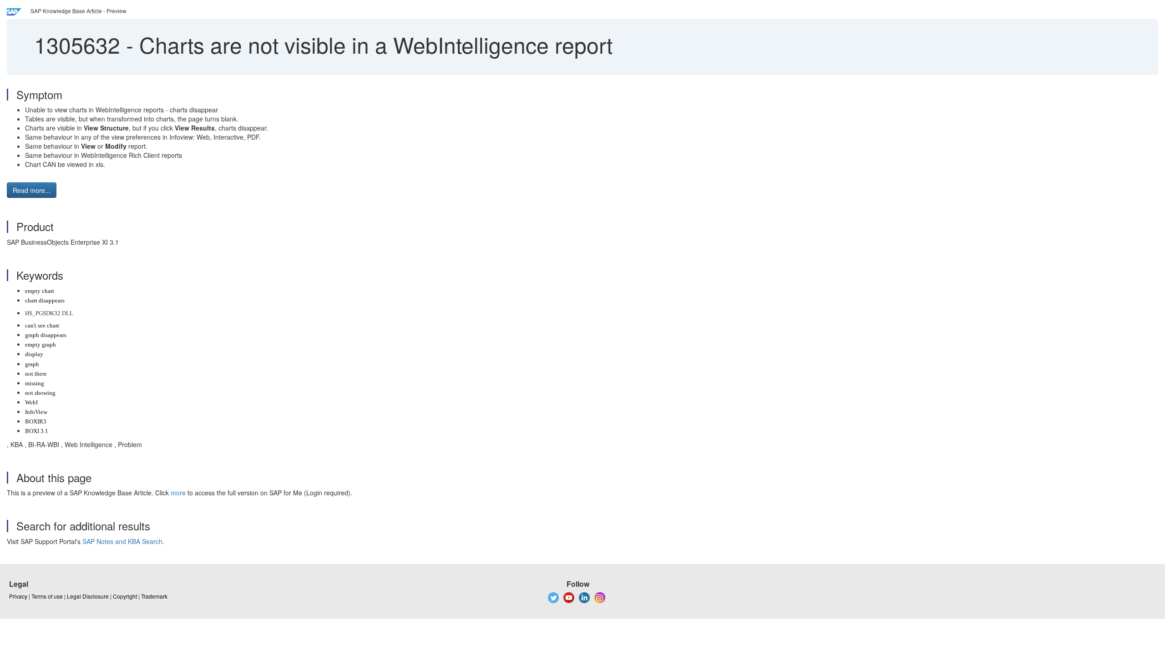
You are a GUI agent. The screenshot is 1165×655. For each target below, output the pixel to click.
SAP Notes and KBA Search (122, 541)
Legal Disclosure (88, 596)
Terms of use (47, 596)
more (178, 492)
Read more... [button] (32, 190)
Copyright (125, 596)
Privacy (18, 596)
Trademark (154, 596)
